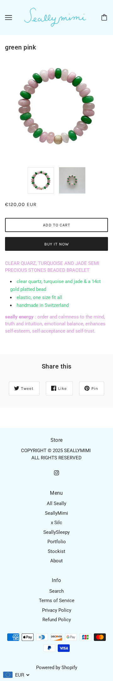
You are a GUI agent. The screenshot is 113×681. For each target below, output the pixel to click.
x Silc (56, 522)
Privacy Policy (56, 610)
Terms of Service (56, 600)
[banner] (55, 17)
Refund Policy (56, 619)
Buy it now (56, 244)
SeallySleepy (56, 532)
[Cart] (105, 17)
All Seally (56, 503)
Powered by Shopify (56, 667)
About (56, 561)
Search (56, 591)
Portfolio (56, 541)
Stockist (56, 551)
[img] (56, 473)
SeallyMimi (56, 513)
